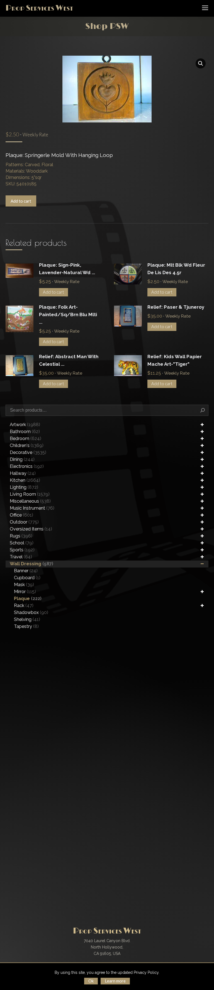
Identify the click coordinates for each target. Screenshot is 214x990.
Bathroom (25, 431)
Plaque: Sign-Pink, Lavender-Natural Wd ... (67, 268)
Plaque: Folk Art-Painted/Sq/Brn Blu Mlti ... (68, 314)
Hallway (23, 473)
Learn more (115, 980)
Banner (26, 570)
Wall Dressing (31, 563)
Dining (22, 459)
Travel (21, 556)
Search (202, 410)
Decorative (28, 452)
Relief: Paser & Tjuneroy (175, 307)
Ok (91, 980)
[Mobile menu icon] (205, 7)
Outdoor (24, 522)
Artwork (25, 424)
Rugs (21, 536)
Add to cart (21, 200)
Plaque (28, 598)
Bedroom (25, 438)
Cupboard (27, 577)
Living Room (30, 494)
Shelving (27, 619)
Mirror (25, 591)
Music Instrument (32, 508)
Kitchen (25, 480)
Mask (24, 584)
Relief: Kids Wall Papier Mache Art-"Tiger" (174, 360)
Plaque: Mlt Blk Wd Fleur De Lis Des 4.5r (176, 268)
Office (21, 515)
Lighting (24, 487)
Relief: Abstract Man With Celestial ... (68, 360)
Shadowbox (31, 612)
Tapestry (26, 626)
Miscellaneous (30, 501)
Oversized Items (31, 529)
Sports (22, 549)
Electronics (27, 466)
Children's (26, 445)
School (21, 543)
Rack (23, 605)
